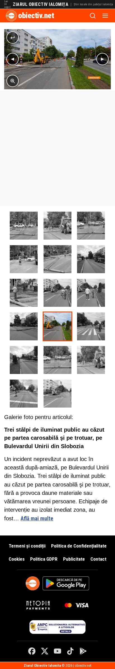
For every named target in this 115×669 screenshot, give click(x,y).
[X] (44, 651)
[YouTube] (57, 651)
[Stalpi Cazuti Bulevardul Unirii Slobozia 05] (91, 326)
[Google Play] (83, 651)
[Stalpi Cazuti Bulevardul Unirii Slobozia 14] (91, 226)
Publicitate (74, 559)
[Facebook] (31, 651)
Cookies (17, 559)
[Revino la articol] (12, 37)
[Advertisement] (57, 148)
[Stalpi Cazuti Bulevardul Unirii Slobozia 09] (57, 293)
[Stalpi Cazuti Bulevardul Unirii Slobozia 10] (24, 293)
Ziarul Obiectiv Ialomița (40, 4)
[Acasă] (11, 15)
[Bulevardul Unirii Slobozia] (57, 394)
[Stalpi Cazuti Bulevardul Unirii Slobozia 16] (24, 226)
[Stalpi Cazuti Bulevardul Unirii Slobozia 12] (57, 259)
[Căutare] (92, 15)
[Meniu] (105, 15)
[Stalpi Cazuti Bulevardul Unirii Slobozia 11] (91, 259)
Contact (98, 559)
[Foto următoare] (102, 59)
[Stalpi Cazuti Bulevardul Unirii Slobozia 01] (24, 394)
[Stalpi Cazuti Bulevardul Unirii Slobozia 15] (57, 226)
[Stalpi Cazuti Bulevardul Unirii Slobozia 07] (24, 326)
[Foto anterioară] (12, 59)
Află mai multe (37, 518)
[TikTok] (70, 651)
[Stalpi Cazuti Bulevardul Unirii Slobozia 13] (24, 259)
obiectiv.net (36, 15)
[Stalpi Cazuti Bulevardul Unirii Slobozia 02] (91, 360)
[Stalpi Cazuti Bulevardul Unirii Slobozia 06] (57, 326)
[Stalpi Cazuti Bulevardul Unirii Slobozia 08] (91, 293)
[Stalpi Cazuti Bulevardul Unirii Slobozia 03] (57, 360)
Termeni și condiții (27, 546)
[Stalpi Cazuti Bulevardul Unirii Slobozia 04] (24, 360)
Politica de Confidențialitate (79, 546)
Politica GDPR (44, 559)
